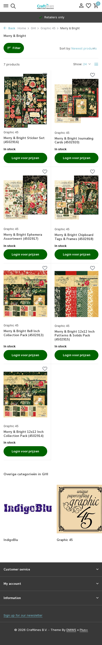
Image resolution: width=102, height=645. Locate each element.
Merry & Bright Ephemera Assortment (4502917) (23, 237)
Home (22, 28)
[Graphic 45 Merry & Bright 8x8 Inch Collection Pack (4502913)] (25, 294)
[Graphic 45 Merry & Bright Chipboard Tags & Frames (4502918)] (76, 197)
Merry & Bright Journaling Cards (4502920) (74, 141)
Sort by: (65, 48)
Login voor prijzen (25, 158)
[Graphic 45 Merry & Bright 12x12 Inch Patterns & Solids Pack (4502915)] (76, 294)
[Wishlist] (88, 6)
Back (11, 28)
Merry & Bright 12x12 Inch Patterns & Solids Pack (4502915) (75, 336)
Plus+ (84, 630)
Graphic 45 (48, 28)
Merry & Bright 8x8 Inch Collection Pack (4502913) (24, 333)
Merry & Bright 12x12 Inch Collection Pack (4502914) (24, 434)
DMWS (71, 630)
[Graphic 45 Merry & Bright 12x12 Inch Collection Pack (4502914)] (25, 394)
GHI (33, 28)
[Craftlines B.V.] (51, 6)
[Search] (12, 6)
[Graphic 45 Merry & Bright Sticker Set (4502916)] (25, 101)
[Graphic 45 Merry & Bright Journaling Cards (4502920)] (76, 101)
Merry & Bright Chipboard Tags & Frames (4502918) (74, 237)
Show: (77, 64)
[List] (96, 64)
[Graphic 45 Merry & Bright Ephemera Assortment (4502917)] (25, 197)
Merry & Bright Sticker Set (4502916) (24, 140)
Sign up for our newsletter (23, 615)
